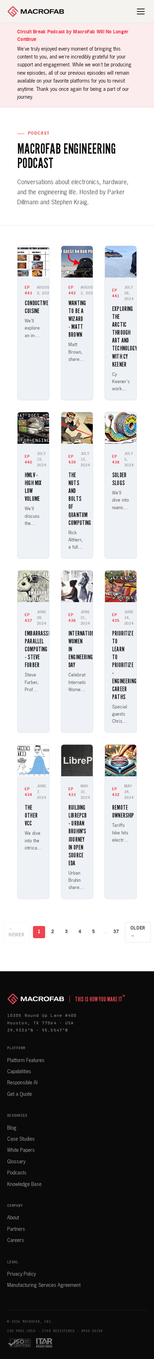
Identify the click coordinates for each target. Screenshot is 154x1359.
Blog (11, 1128)
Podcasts (17, 1173)
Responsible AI (22, 1082)
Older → (138, 931)
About (13, 1217)
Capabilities (19, 1071)
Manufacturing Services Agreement (44, 1285)
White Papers (21, 1150)
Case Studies (21, 1139)
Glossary (16, 1161)
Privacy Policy (21, 1274)
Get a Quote (19, 1094)
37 (116, 932)
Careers (15, 1240)
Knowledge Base (24, 1184)
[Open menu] (141, 11)
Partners (16, 1229)
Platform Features (25, 1060)
